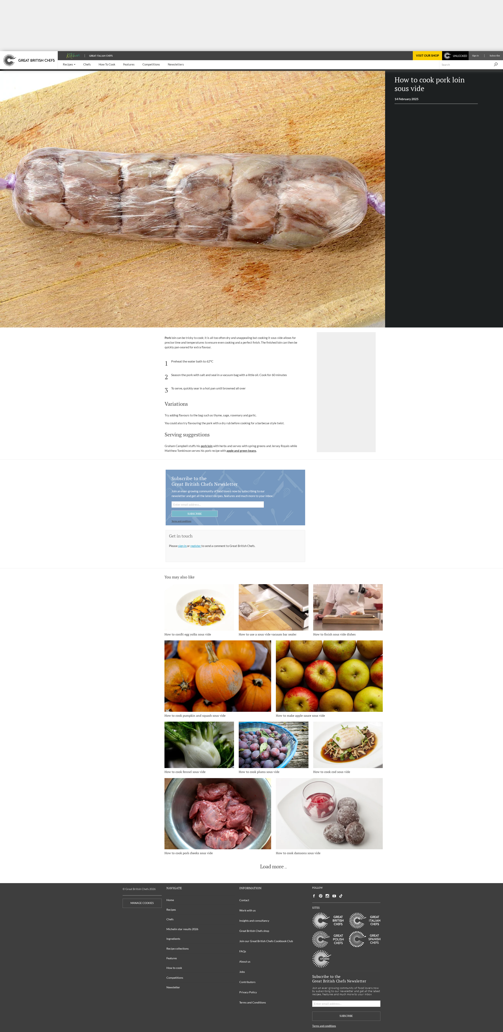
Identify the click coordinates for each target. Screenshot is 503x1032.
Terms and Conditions (252, 1002)
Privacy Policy (248, 992)
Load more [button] (272, 866)
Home (170, 900)
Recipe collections (177, 948)
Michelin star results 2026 (182, 929)
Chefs (169, 919)
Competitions (174, 977)
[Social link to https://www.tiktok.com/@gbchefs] (341, 896)
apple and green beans (241, 450)
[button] (69, 64)
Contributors (247, 982)
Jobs (242, 971)
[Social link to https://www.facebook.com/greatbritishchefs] (314, 896)
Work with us (247, 910)
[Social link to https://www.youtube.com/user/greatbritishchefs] (334, 896)
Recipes (171, 909)
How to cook (174, 967)
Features (171, 958)
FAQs (242, 951)
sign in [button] (182, 546)
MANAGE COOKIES (142, 903)
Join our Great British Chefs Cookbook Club (266, 941)
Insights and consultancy (254, 920)
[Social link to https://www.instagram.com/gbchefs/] (327, 896)
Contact (244, 900)
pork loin (207, 446)
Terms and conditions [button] (181, 521)
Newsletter (173, 987)
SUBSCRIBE (194, 513)
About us (244, 961)
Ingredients (173, 938)
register (195, 546)
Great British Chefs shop (254, 930)
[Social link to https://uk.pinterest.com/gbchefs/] (320, 896)
